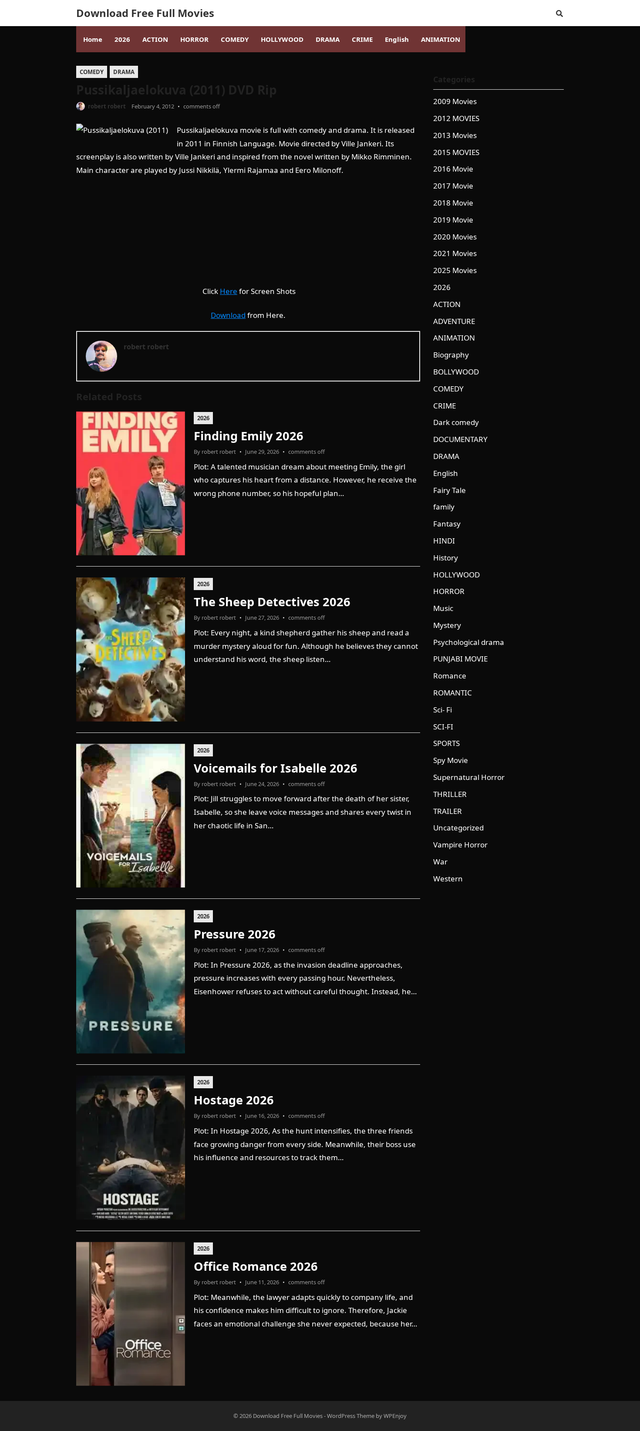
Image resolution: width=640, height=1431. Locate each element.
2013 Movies (455, 135)
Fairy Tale (449, 490)
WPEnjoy (395, 1416)
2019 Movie (453, 220)
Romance (449, 676)
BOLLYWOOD (456, 372)
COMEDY (92, 72)
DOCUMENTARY (460, 439)
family (444, 507)
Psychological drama (468, 642)
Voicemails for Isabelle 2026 (275, 768)
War (440, 862)
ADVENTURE (454, 321)
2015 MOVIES (456, 152)
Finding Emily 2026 (248, 436)
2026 (203, 418)
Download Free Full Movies (145, 13)
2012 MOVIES (456, 118)
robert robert (107, 106)
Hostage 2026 (234, 1100)
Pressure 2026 (235, 934)
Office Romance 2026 (256, 1266)
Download (228, 315)
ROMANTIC (452, 693)
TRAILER (447, 811)
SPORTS (446, 743)
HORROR (449, 591)
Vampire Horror (460, 845)
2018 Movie (453, 203)
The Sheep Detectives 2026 (272, 602)
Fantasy (447, 524)
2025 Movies (455, 270)
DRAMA (124, 72)
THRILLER (450, 794)
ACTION (447, 304)
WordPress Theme (350, 1416)
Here (228, 291)
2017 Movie (453, 186)
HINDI (444, 541)
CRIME (444, 406)
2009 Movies (455, 101)
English (445, 473)
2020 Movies (455, 237)
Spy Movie (450, 760)
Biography (451, 355)
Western (448, 879)
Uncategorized (458, 828)
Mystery (447, 625)
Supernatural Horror (469, 777)
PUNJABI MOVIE (460, 659)
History (445, 558)
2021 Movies (455, 253)
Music (443, 608)
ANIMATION (454, 338)
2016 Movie (453, 169)
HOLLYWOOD (456, 575)
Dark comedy (456, 422)
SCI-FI (443, 727)
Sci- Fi (442, 710)
